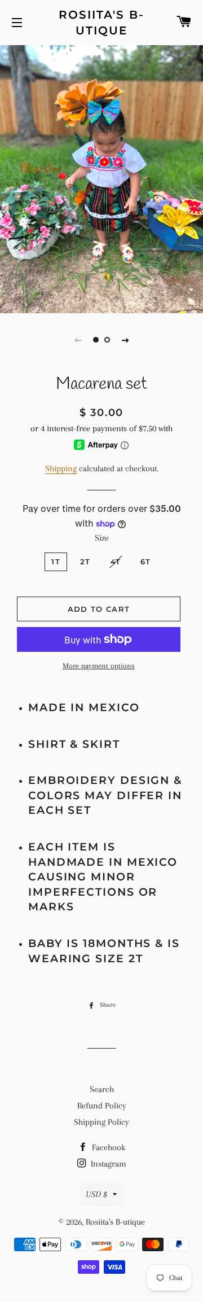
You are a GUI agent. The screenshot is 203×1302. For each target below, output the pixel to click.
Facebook (107, 1147)
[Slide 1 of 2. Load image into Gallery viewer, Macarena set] (96, 339)
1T (55, 561)
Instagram (107, 1164)
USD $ (96, 1194)
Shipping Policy (101, 1122)
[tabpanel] (101, 177)
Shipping (61, 468)
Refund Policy (101, 1106)
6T (145, 561)
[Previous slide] (77, 339)
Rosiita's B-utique (101, 22)
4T (116, 561)
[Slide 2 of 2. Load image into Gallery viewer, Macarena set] (107, 339)
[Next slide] (125, 339)
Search (102, 1089)
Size (102, 538)
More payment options (99, 665)
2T (85, 561)
